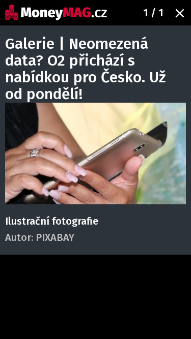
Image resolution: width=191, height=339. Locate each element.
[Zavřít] (180, 13)
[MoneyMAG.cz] (56, 12)
